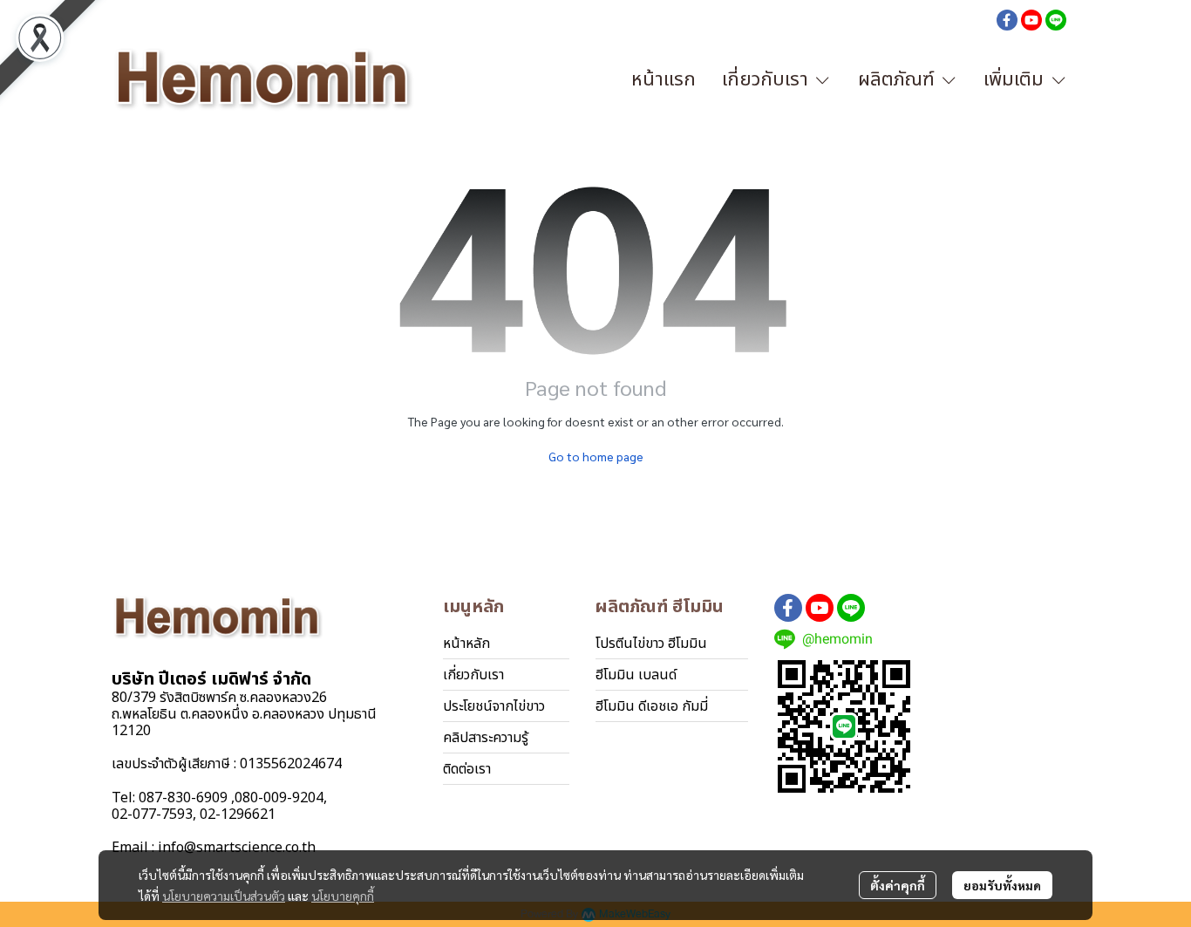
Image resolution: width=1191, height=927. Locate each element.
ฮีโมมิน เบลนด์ (636, 675)
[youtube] (1031, 19)
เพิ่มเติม (1016, 79)
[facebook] (1007, 19)
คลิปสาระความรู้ (485, 737)
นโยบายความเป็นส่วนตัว (223, 895)
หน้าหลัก (466, 643)
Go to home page (595, 456)
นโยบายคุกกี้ (342, 895)
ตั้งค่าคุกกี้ (897, 885)
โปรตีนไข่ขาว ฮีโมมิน (651, 643)
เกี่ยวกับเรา (473, 675)
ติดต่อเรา (467, 769)
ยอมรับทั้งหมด (1002, 885)
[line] (1055, 19)
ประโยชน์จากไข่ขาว (494, 706)
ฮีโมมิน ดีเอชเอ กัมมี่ (652, 706)
